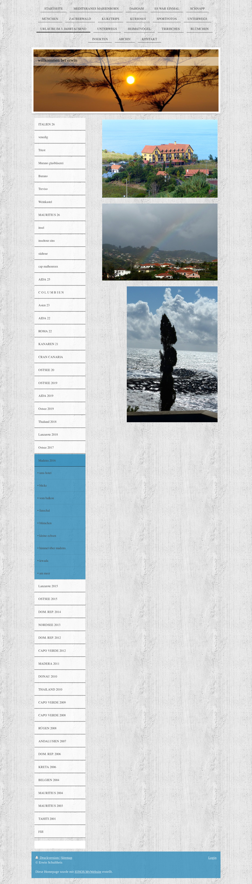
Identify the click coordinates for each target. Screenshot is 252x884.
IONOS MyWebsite (88, 872)
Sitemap (66, 858)
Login (212, 858)
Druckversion (49, 858)
